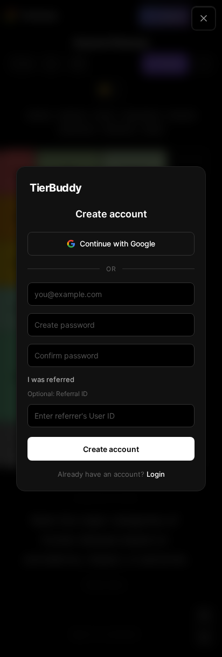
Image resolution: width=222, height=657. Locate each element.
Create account (111, 449)
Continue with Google (117, 243)
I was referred (50, 379)
